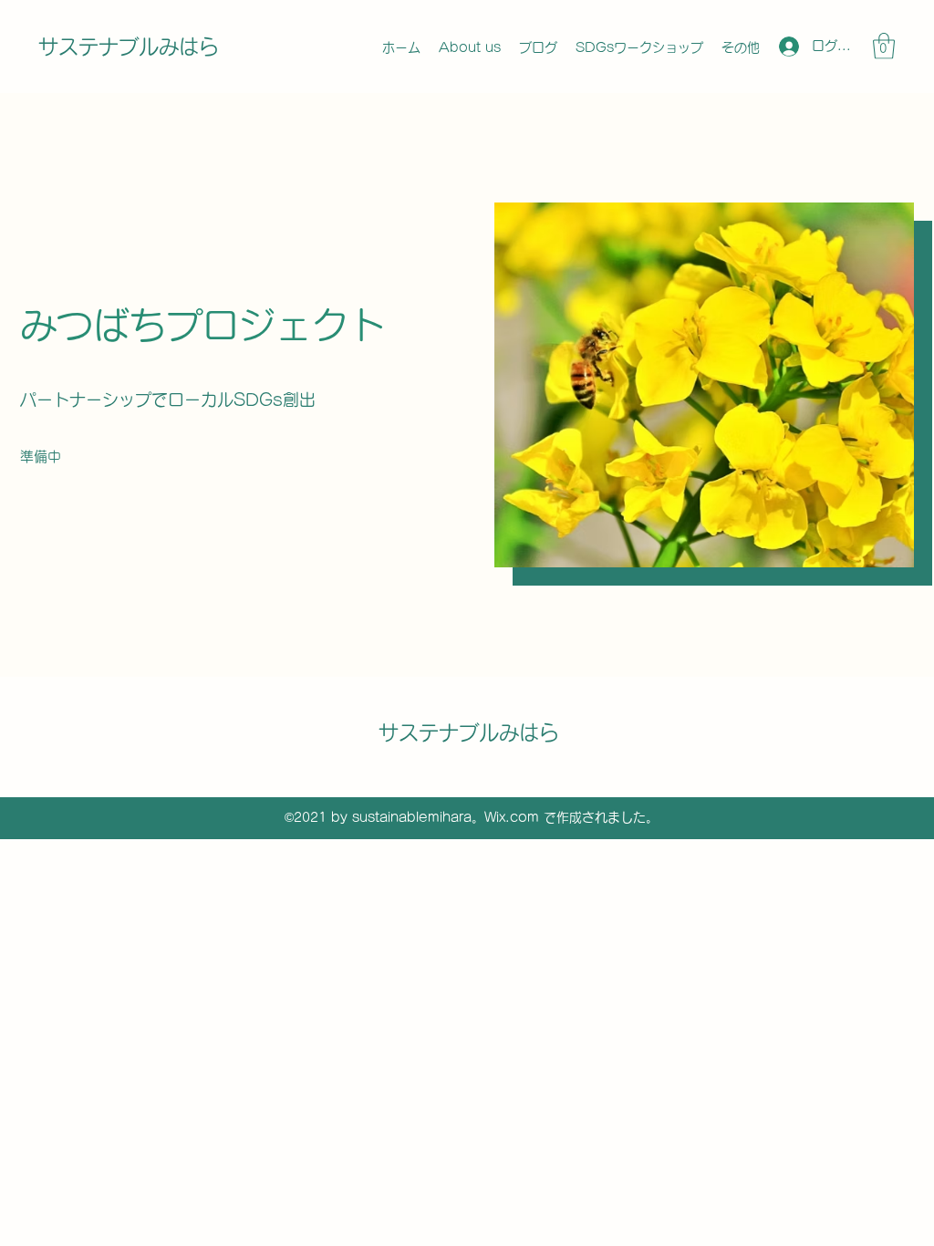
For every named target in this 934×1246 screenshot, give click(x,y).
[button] (884, 46)
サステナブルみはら (128, 46)
